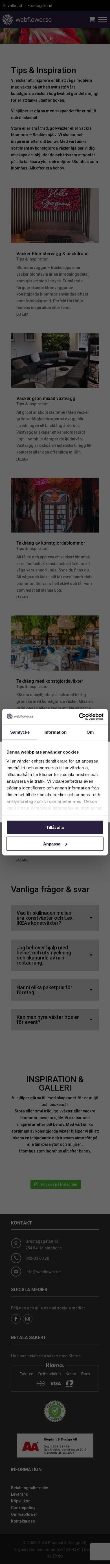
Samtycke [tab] (20, 732)
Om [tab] (90, 732)
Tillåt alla (55, 827)
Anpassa (51, 843)
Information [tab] (55, 732)
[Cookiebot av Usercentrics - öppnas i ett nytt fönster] (79, 716)
